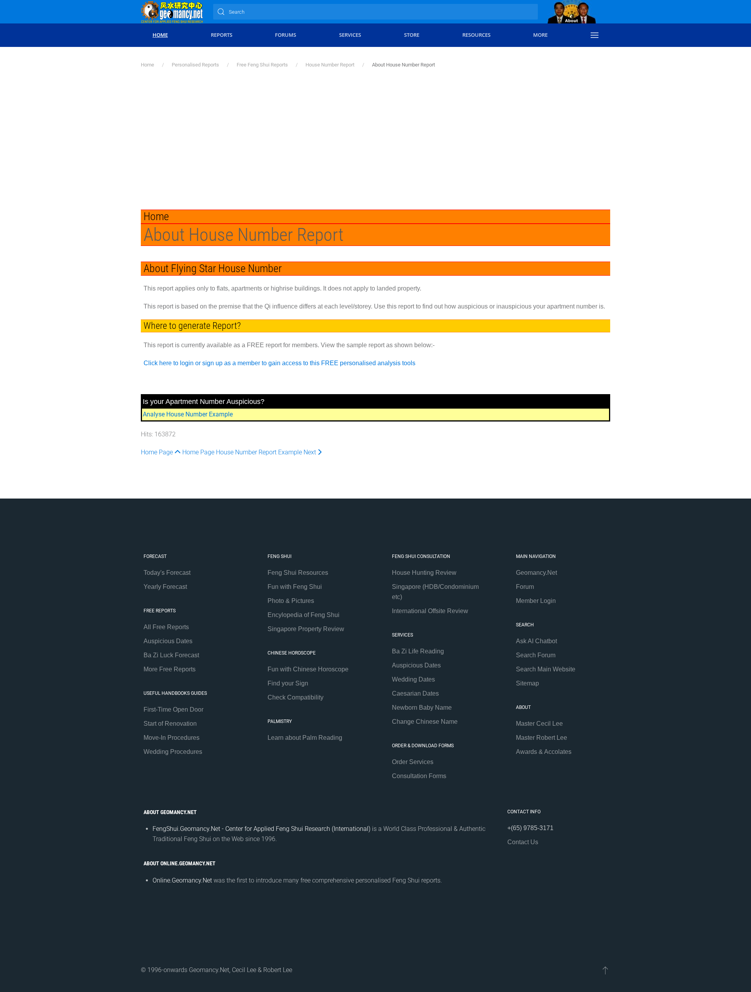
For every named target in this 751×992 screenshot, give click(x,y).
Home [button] (160, 34)
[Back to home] (172, 11)
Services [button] (350, 34)
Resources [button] (476, 34)
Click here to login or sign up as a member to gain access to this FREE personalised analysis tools (279, 363)
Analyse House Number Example (188, 414)
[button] (594, 35)
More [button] (540, 34)
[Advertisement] (375, 139)
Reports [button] (221, 34)
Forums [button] (285, 34)
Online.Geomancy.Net (182, 880)
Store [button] (411, 34)
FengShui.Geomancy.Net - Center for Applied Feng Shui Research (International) (261, 828)
